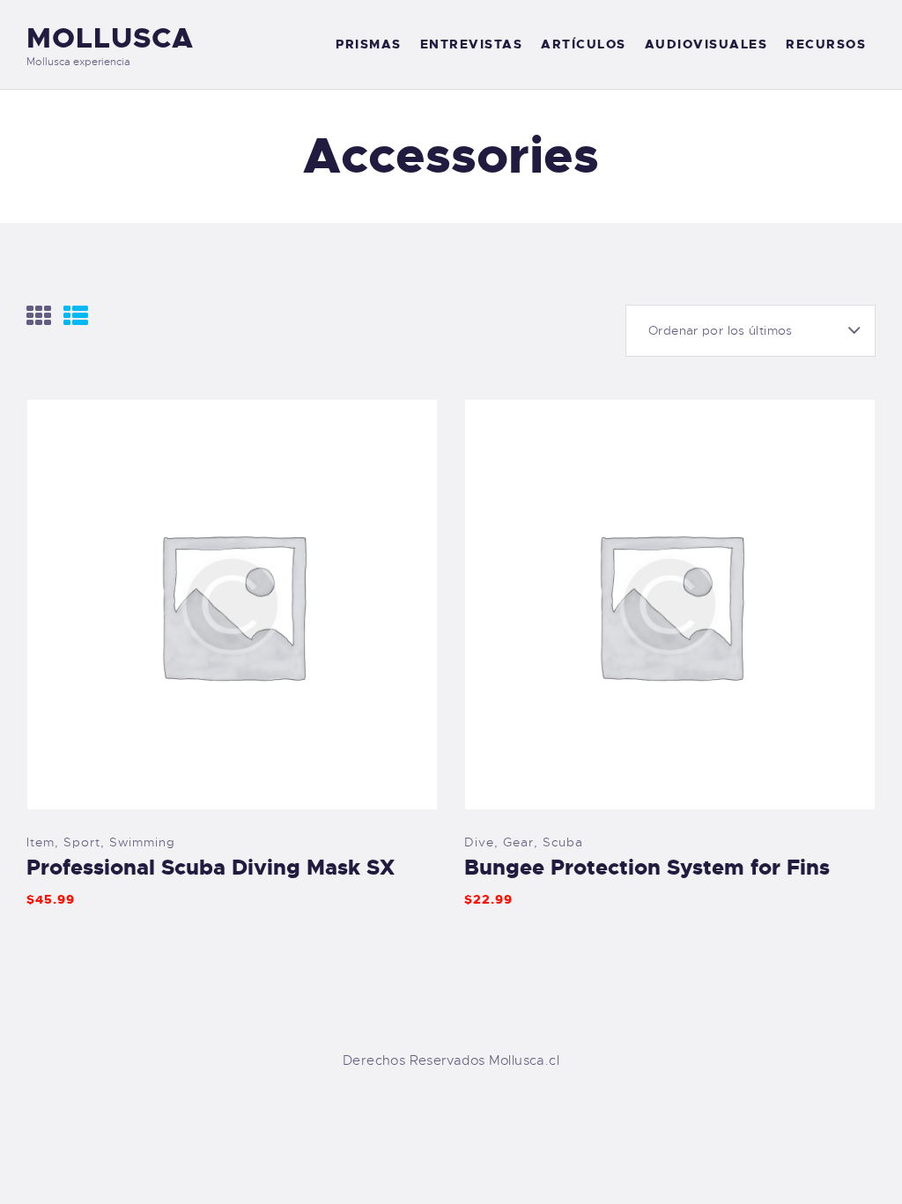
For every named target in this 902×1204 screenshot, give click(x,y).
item (40, 842)
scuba (563, 842)
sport (81, 842)
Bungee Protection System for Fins (647, 867)
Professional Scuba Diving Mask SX (210, 867)
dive (479, 842)
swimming (142, 842)
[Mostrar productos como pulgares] (38, 315)
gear (518, 842)
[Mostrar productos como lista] (75, 315)
